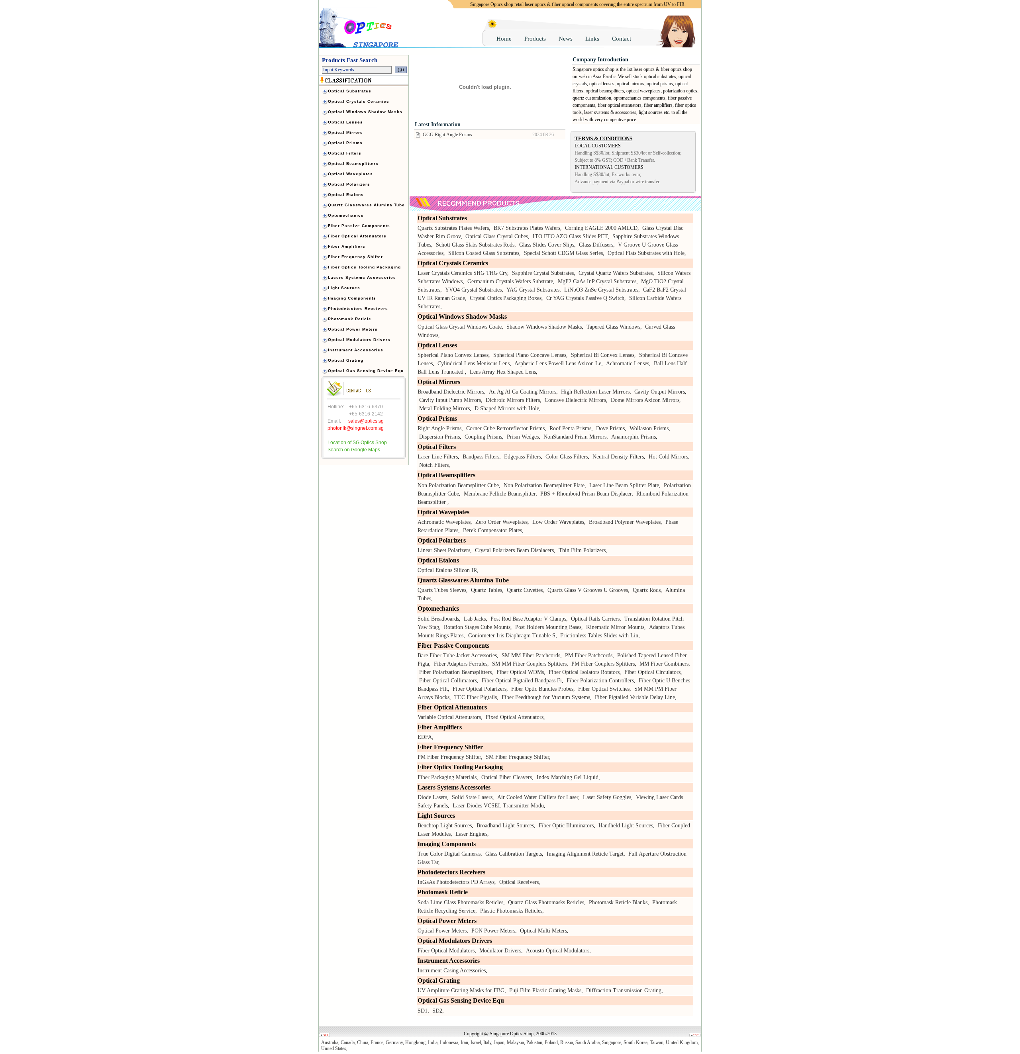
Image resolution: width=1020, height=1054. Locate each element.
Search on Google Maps (354, 450)
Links (592, 38)
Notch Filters (434, 465)
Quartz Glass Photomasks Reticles (546, 902)
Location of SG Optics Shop (357, 442)
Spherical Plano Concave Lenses (529, 355)
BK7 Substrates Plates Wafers (527, 228)
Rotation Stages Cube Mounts (477, 627)
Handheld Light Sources (625, 826)
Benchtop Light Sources (445, 826)
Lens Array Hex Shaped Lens (503, 372)
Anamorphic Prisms (633, 437)
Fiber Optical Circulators (652, 672)
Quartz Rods (647, 590)
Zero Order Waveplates (501, 522)
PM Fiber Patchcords (588, 655)
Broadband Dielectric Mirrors (451, 392)
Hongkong (415, 1042)
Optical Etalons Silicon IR (447, 570)
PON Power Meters (493, 931)
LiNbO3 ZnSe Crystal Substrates (601, 290)
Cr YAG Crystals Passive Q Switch (585, 298)
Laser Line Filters (438, 457)
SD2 (437, 1011)
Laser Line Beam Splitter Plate (624, 485)
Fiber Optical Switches (604, 689)
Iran (464, 1042)
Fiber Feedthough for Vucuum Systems (546, 697)
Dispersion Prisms (439, 437)
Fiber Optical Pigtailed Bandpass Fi (522, 681)
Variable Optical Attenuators (449, 717)
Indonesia (449, 1042)
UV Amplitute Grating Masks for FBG (461, 990)
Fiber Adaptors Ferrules (460, 664)
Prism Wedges (523, 437)
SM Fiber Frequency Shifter (517, 757)
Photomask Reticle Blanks (618, 902)
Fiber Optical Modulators (446, 951)
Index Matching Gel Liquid (567, 777)
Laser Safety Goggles (607, 797)
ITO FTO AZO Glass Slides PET (570, 236)
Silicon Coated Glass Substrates (483, 253)
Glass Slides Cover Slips (546, 245)
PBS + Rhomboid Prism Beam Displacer (586, 494)
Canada (348, 1042)
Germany (394, 1042)
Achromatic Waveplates (444, 522)
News (566, 38)
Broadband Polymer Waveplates (625, 522)
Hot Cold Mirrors (668, 457)
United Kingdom (682, 1042)
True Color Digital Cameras (449, 854)
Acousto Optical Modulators (557, 951)
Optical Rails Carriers (595, 619)
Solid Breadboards (438, 619)
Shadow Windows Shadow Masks (544, 327)
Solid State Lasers (472, 797)
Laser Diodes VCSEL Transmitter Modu (498, 806)
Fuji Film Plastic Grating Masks (545, 990)
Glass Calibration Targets (513, 854)
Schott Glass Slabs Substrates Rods (475, 245)
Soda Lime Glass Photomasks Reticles (460, 902)
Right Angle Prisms (439, 428)
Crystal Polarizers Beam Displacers (514, 550)
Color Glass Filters (566, 457)
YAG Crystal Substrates (532, 290)
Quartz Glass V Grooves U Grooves (587, 590)
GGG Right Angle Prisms (447, 134)
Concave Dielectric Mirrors (575, 400)
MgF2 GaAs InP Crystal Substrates (597, 281)
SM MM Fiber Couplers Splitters (529, 664)
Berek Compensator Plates (492, 530)
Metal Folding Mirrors (444, 408)
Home (504, 38)
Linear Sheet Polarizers (444, 550)
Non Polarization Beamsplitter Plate (544, 485)
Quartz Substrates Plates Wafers (453, 228)
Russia (566, 1042)
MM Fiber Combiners (663, 664)
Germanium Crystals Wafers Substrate (510, 281)
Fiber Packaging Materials (447, 777)
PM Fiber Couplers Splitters (603, 664)
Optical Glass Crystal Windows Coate (460, 327)
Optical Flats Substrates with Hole (646, 253)
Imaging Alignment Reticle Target (585, 854)
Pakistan (534, 1042)
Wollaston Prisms (649, 428)
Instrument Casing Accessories (452, 971)
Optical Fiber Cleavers (506, 777)
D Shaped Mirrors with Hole (507, 408)
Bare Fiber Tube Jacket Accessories (457, 655)
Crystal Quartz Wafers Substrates (616, 273)
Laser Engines (471, 834)
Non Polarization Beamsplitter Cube (458, 485)
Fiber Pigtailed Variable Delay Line (635, 697)
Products (535, 38)
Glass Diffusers (596, 245)
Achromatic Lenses (627, 363)
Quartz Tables (486, 590)
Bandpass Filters (481, 457)
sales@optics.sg (366, 421)
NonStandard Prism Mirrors (574, 437)
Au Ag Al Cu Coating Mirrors (522, 392)
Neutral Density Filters (618, 457)
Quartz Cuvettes (525, 590)
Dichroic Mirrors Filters (513, 400)
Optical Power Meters (442, 931)
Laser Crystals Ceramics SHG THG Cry (462, 273)
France (377, 1042)
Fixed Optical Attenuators (514, 717)
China (362, 1042)
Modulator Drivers (500, 951)
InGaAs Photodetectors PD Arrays (456, 882)
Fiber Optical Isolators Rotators (584, 672)
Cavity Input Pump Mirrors (450, 400)
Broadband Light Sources (505, 826)
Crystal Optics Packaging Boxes (505, 298)
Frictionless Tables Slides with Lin (599, 636)
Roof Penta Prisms (570, 428)
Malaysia (515, 1042)
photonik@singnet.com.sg (356, 428)
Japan (499, 1042)
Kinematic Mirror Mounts (615, 627)
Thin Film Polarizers (582, 550)
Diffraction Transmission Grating (623, 990)
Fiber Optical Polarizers (479, 689)
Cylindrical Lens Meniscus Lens (473, 363)
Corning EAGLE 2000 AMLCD (601, 228)
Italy (487, 1042)
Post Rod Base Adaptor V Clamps (528, 619)
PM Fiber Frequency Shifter (449, 757)
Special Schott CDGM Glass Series (563, 253)
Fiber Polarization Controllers (600, 681)
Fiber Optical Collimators (448, 681)
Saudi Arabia (587, 1042)
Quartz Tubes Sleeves (442, 590)
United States (333, 1048)
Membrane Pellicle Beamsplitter (500, 494)
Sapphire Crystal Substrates (543, 273)
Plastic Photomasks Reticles (511, 911)
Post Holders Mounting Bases (548, 627)
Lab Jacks (475, 619)
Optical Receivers (519, 882)
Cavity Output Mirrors (659, 392)
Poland (551, 1042)
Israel (476, 1042)
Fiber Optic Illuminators (566, 826)
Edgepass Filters (522, 457)
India (432, 1042)
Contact (621, 38)
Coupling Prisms (483, 437)
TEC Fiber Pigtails (475, 697)
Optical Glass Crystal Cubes (496, 236)
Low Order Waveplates (558, 522)
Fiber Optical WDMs (520, 672)
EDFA (425, 737)
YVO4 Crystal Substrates (473, 290)
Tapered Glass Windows (613, 327)
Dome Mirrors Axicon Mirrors (645, 400)
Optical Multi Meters (543, 931)
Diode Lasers (432, 797)
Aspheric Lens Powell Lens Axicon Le (557, 363)
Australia (329, 1042)
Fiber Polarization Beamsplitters (455, 672)
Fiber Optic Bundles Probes (542, 689)
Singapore (611, 1042)
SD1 (423, 1011)
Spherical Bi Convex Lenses (602, 355)
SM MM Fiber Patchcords (531, 655)
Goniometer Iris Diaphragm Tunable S (511, 636)
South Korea (635, 1042)
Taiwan (656, 1042)
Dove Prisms (610, 428)
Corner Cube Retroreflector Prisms (505, 428)
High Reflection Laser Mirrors (595, 392)
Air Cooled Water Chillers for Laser (537, 797)
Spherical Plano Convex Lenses (453, 355)
